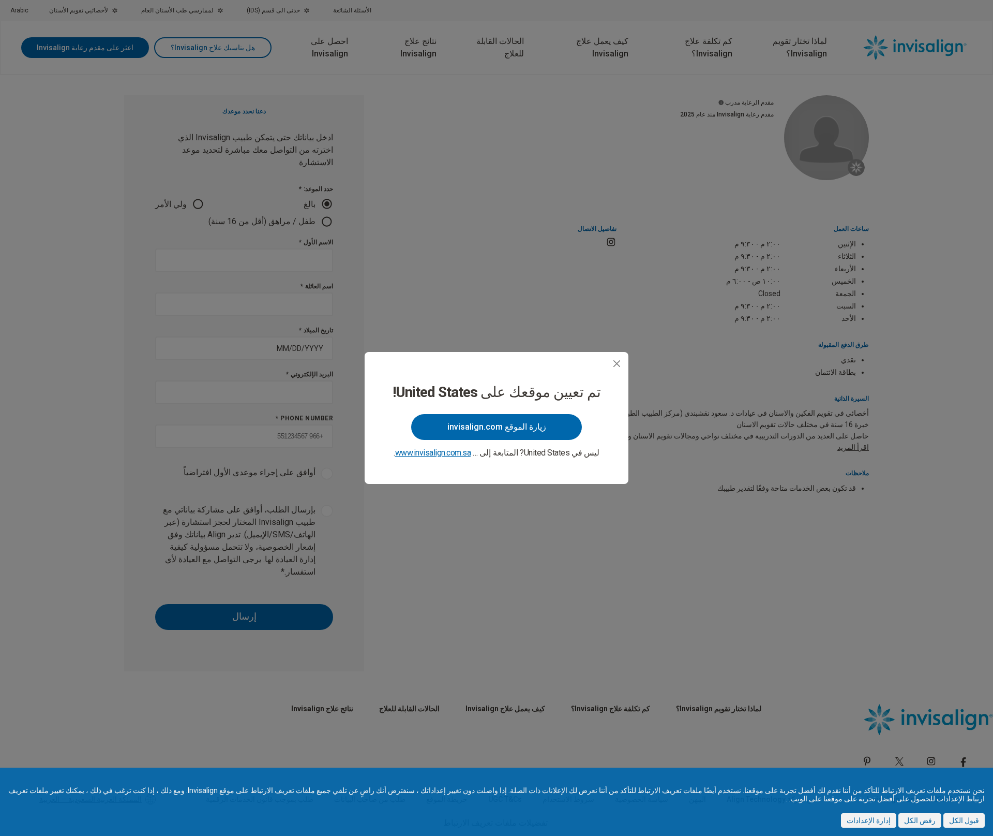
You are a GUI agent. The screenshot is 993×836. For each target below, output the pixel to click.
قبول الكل (964, 820)
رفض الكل (920, 820)
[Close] (616, 363)
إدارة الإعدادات (869, 820)
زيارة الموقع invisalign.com (496, 427)
